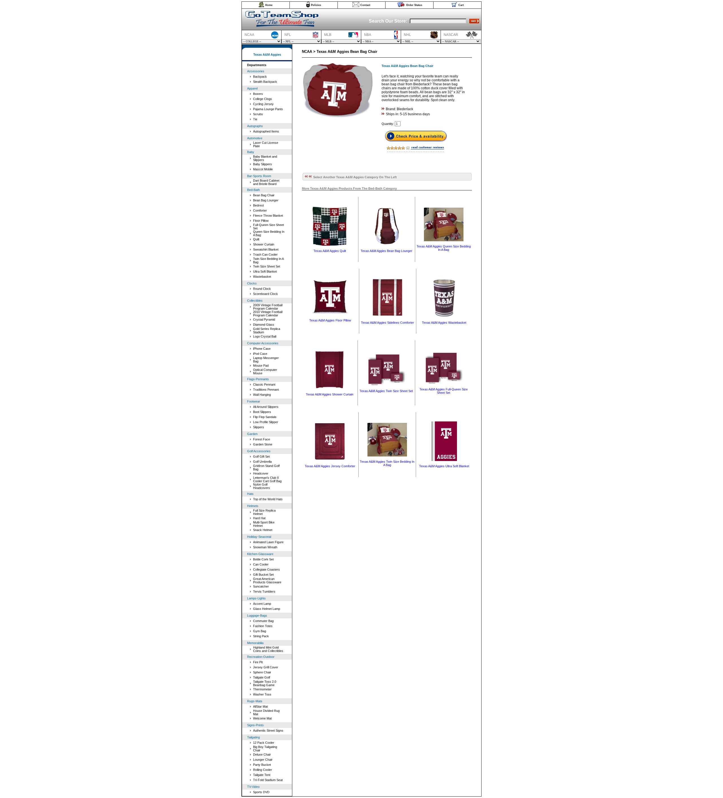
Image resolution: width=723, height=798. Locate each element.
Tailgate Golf (261, 677)
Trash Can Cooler (265, 254)
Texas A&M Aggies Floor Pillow (330, 320)
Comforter (260, 210)
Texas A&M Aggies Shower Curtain (329, 394)
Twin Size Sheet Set (266, 266)
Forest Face (261, 439)
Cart (461, 5)
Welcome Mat (262, 718)
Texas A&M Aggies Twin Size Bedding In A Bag (387, 463)
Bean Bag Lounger (265, 200)
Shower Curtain (263, 244)
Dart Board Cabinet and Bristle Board (266, 182)
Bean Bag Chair (264, 195)
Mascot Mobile (263, 169)
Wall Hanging (262, 394)
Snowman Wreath (265, 547)
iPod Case (260, 353)
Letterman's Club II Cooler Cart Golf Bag (267, 479)
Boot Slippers (262, 412)
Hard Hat (259, 518)
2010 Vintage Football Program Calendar (267, 313)
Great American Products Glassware (267, 580)
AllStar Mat (260, 706)
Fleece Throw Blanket (268, 215)
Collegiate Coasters (266, 569)
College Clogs (262, 99)
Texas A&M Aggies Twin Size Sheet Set (386, 391)
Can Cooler (261, 564)
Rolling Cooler (262, 769)
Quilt (256, 239)
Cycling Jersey (263, 104)
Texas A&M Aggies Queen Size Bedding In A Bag (444, 248)
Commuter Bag (263, 621)
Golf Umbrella (262, 461)
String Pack (261, 636)
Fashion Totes (263, 626)
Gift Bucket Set (263, 574)
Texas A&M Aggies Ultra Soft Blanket (444, 466)
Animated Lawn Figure (268, 542)
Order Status (414, 5)
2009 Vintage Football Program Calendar (267, 306)
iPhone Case (262, 348)
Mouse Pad (261, 365)
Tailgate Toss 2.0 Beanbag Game (264, 683)
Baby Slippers (262, 164)
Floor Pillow (261, 220)
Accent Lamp (262, 603)
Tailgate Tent (261, 775)
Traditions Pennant (266, 389)
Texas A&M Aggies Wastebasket (444, 322)
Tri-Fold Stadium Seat (268, 780)
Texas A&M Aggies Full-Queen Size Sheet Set (443, 391)
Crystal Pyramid (264, 319)
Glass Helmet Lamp (266, 608)
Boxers (258, 93)
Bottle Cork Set (263, 559)
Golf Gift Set (261, 456)
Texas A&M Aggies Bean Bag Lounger (386, 251)
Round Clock (262, 288)
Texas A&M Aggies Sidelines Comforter (387, 322)
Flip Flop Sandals (264, 417)
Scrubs (258, 114)
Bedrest (258, 205)
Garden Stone (262, 444)
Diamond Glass (263, 324)
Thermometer (262, 689)
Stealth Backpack (265, 81)
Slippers (258, 427)
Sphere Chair (262, 672)
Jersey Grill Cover (265, 667)
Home (269, 5)
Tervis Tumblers (264, 591)
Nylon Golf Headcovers (261, 486)
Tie (255, 119)
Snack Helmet (262, 530)
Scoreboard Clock (265, 293)
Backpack (260, 76)
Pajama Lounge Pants (268, 109)
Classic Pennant (264, 384)
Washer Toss (262, 694)
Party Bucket (262, 764)
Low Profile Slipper (265, 422)
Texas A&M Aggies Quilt (329, 251)
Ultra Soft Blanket (265, 271)
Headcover (260, 473)
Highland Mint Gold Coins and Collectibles (268, 649)
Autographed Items (266, 131)
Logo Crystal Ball (264, 336)
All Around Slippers (265, 406)
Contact (365, 5)
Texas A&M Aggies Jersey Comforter (330, 466)
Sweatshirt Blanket (265, 249)
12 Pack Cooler (263, 742)
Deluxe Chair (262, 754)
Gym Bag (259, 631)
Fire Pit (258, 662)
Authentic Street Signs (268, 730)
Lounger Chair (263, 759)
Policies (316, 5)
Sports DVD (261, 792)
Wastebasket (262, 276)
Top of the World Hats (268, 499)
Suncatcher (261, 586)
